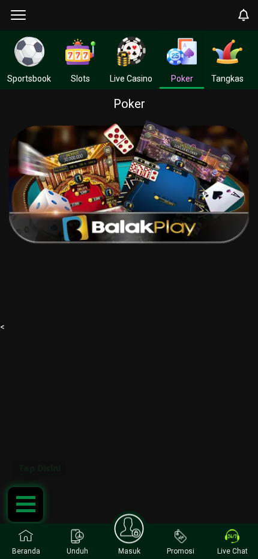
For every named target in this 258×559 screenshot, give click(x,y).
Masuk (129, 551)
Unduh (77, 551)
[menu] (18, 15)
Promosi (180, 551)
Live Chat (232, 551)
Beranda (26, 551)
